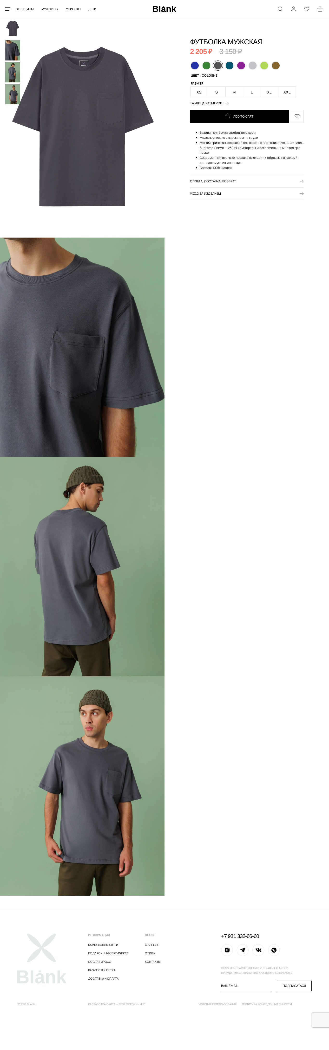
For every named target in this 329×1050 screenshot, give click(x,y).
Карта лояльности (103, 945)
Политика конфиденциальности (267, 1004)
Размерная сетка (102, 970)
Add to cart (243, 116)
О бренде (152, 945)
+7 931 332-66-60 (240, 936)
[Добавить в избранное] (297, 116)
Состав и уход (99, 962)
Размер (197, 83)
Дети (92, 9)
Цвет (195, 75)
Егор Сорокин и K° (132, 1004)
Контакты (152, 962)
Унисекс (73, 9)
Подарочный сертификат (108, 953)
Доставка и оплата (103, 979)
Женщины (25, 9)
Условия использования (217, 1004)
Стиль (150, 953)
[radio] (195, 66)
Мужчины (50, 9)
